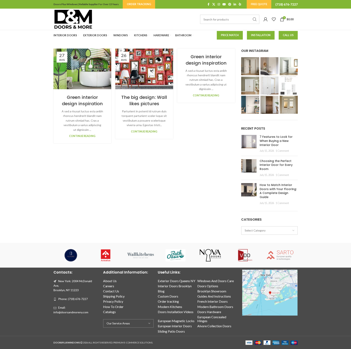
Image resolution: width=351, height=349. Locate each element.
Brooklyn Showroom (211, 291)
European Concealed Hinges (211, 319)
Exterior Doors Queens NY (176, 281)
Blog (161, 291)
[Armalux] (105, 255)
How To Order (113, 307)
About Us (110, 281)
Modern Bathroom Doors (215, 307)
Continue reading (82, 136)
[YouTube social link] (224, 4)
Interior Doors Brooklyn (175, 286)
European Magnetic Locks (176, 321)
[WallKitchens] (140, 255)
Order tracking (168, 301)
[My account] (265, 19)
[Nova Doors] (210, 255)
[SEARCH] (254, 19)
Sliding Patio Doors (171, 331)
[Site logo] (73, 19)
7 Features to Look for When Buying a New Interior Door (276, 141)
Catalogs (109, 312)
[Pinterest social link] (229, 4)
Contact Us (111, 291)
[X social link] (213, 4)
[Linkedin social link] (234, 4)
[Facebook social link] (208, 4)
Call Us (288, 35)
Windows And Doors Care (215, 281)
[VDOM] (245, 255)
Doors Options (207, 286)
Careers (108, 286)
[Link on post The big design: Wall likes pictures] (144, 69)
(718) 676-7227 (286, 4)
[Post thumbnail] (249, 144)
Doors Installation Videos (175, 312)
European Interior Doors (175, 326)
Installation (260, 35)
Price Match (230, 35)
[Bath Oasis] (175, 255)
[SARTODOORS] (280, 255)
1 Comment (282, 150)
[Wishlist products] (274, 19)
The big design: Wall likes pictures (144, 100)
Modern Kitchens (170, 307)
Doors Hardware (209, 312)
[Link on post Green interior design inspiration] (82, 69)
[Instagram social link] (218, 4)
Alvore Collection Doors (214, 326)
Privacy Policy (113, 301)
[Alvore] (70, 255)
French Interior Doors (212, 301)
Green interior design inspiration (82, 100)
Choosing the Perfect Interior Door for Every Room (276, 165)
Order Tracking (139, 4)
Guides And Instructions (214, 296)
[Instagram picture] (250, 66)
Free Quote (259, 4)
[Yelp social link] (240, 4)
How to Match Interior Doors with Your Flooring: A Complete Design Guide (278, 191)
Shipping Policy (114, 296)
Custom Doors (168, 296)
